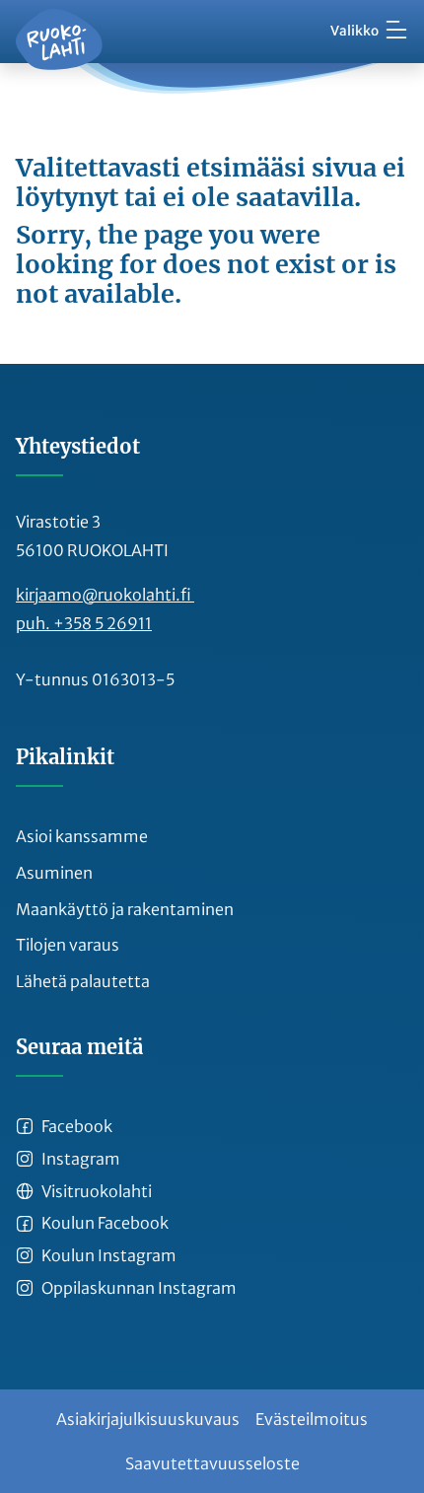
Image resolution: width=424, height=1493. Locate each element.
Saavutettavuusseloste (212, 1463)
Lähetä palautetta (83, 981)
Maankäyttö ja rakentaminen (125, 909)
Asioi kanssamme (82, 836)
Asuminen (54, 873)
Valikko (354, 31)
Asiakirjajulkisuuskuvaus (148, 1419)
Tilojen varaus (67, 945)
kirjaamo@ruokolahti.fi (105, 594)
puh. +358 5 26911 (84, 623)
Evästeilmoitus (311, 1419)
